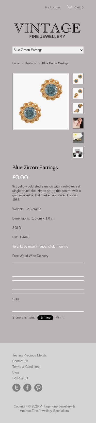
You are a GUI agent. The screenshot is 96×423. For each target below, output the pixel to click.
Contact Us (20, 361)
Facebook (27, 388)
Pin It (60, 317)
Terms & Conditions (26, 367)
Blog (15, 372)
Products (30, 63)
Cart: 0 (79, 7)
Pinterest (38, 388)
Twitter (16, 388)
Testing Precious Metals (29, 355)
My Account (53, 7)
